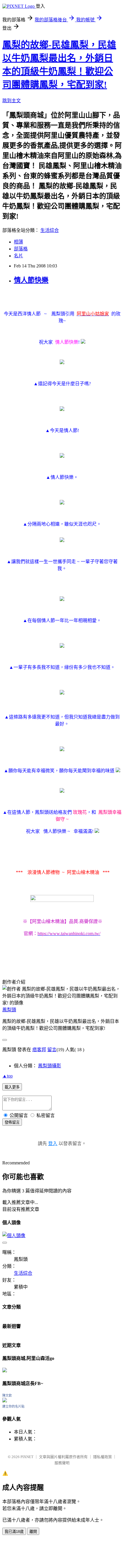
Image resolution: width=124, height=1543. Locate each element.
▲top (7, 1075)
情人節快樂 (31, 280)
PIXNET (26, 1457)
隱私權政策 (102, 1457)
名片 (18, 255)
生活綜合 (49, 230)
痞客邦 (39, 1049)
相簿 (18, 241)
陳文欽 (7, 1395)
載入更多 (12, 1087)
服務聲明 (62, 1463)
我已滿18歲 (14, 1531)
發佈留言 (12, 1122)
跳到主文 (11, 100)
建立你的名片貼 (13, 1406)
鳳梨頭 (9, 1009)
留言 (52, 1049)
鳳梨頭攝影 (49, 1065)
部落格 (21, 248)
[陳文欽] (4, 1400)
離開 (33, 1531)
